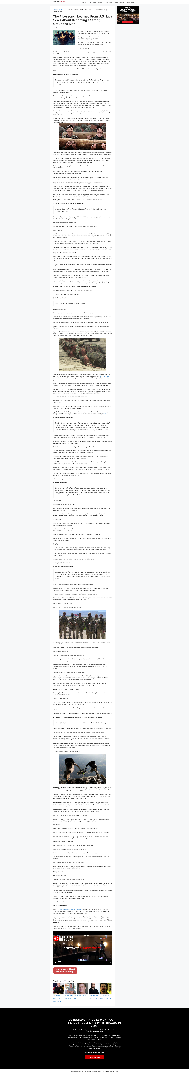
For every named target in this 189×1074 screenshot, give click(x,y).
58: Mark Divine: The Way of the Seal (81, 996)
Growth (60, 9)
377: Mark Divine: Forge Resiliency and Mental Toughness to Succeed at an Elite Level (70, 998)
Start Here (84, 2)
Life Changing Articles (96, 2)
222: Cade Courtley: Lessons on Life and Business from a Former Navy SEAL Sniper (105, 998)
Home (55, 9)
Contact (116, 1071)
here (104, 414)
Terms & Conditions (108, 1071)
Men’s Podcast (108, 2)
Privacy (100, 1071)
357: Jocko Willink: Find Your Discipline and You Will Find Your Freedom (94, 997)
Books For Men (130, 2)
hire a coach (68, 708)
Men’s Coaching (119, 2)
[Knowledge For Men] (59, 2)
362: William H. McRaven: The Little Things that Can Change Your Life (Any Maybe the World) (58, 998)
